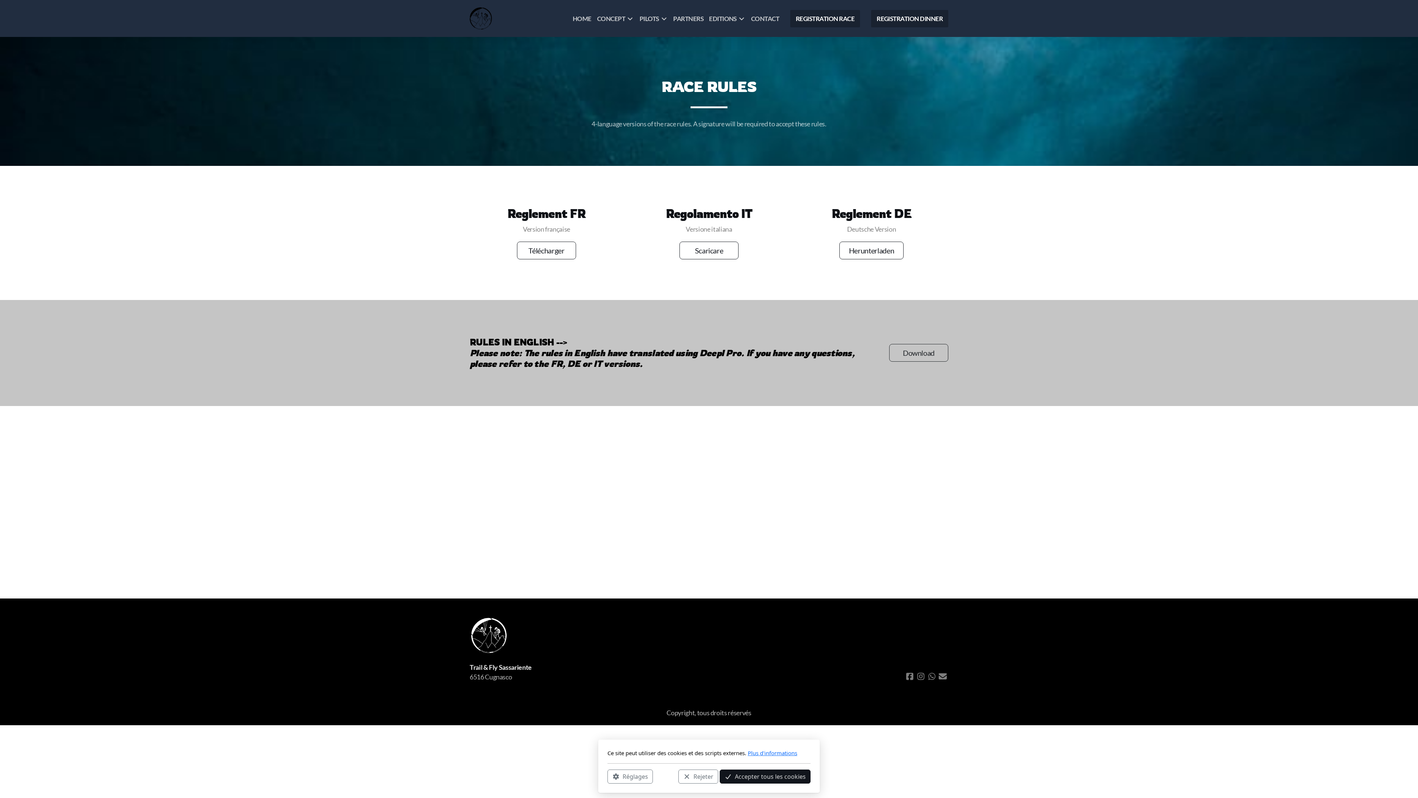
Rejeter (703, 776)
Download (919, 352)
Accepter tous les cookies (770, 776)
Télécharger (546, 250)
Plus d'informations (772, 753)
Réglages (635, 776)
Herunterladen (871, 250)
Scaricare (709, 250)
